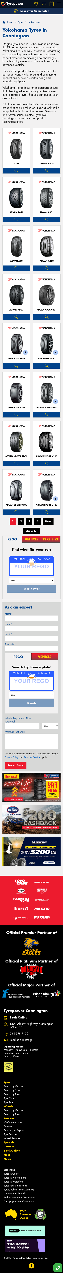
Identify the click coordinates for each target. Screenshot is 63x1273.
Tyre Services (10, 1134)
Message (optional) (15, 731)
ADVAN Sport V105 (16, 505)
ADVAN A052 (47, 212)
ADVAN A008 (47, 163)
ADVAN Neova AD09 (16, 456)
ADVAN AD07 (16, 310)
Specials (9, 1142)
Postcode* (10, 644)
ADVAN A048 (16, 212)
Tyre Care (9, 1098)
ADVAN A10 (16, 261)
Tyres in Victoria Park (15, 1177)
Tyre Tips (8, 1102)
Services (9, 1118)
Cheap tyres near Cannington (19, 1201)
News (7, 1159)
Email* (8, 634)
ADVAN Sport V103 (46, 456)
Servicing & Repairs (14, 1130)
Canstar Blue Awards (15, 1193)
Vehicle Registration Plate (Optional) (18, 720)
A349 (16, 163)
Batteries (8, 1126)
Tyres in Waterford (13, 1181)
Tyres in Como (11, 1173)
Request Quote (15, 765)
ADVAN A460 (47, 261)
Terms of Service (32, 757)
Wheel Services (12, 1138)
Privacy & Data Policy (22, 1258)
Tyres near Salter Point (15, 1185)
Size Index (9, 1169)
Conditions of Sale (40, 1258)
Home (8, 22)
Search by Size (12, 1090)
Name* (9, 613)
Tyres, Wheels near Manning (19, 1189)
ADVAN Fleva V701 (46, 407)
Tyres (7, 1082)
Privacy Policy (11, 757)
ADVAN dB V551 (16, 358)
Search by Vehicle (13, 1086)
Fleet (7, 1154)
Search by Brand (12, 1094)
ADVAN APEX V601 (47, 310)
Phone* (8, 624)
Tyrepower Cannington (34, 11)
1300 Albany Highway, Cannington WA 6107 (31, 1025)
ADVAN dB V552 (46, 358)
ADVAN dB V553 (16, 407)
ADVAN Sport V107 (46, 505)
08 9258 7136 (19, 1033)
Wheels (8, 1106)
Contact (9, 1146)
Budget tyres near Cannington (19, 1197)
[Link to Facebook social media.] (31, 1266)
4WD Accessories (13, 1122)
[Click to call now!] (36, 4)
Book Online (12, 1150)
